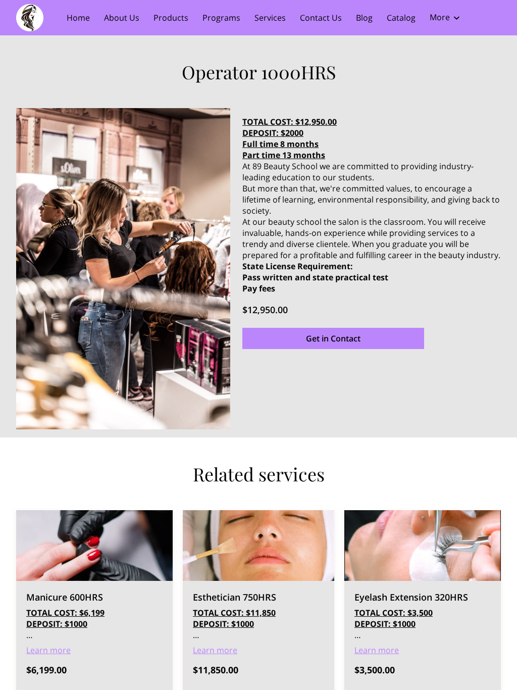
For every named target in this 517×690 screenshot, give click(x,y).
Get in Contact (333, 338)
